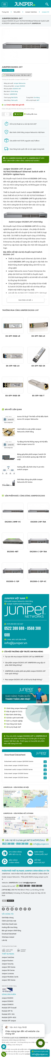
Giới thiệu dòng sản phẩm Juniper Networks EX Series (30, 481)
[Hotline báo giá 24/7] (3, 1055)
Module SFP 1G (7, 1011)
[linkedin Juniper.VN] (21, 909)
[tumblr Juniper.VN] (30, 909)
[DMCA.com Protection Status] (8, 900)
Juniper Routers (7, 960)
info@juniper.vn (41, 844)
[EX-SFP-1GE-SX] (38, 355)
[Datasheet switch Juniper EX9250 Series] (45, 770)
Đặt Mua (19, 114)
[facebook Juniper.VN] (4, 909)
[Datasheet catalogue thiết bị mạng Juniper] (25, 753)
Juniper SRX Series (8, 967)
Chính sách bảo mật (9, 920)
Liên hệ (4, 940)
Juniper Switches (31, 12)
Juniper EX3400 (7, 1001)
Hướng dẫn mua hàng (9, 927)
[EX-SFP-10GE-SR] (13, 385)
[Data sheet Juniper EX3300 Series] (45, 773)
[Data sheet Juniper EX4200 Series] (45, 766)
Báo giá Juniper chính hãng (11, 930)
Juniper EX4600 (7, 1004)
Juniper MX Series (8, 970)
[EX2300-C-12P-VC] (38, 570)
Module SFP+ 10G (8, 1014)
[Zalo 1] (3, 1048)
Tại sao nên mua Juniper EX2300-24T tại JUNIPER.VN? (23, 656)
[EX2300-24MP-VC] (13, 511)
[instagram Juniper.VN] (17, 909)
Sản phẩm (17, 12)
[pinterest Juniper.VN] (25, 909)
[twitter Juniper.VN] (8, 909)
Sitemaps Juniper (8, 937)
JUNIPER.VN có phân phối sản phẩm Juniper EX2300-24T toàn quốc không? (25, 672)
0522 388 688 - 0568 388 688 (30, 885)
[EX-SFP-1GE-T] (38, 385)
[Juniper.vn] (24, 4)
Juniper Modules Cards (10, 976)
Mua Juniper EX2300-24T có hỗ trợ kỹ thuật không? (23, 679)
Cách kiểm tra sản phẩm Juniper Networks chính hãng (29, 430)
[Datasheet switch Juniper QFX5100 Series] (45, 761)
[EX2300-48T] (13, 541)
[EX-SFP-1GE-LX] (13, 355)
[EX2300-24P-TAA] (38, 511)
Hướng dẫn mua (31, 114)
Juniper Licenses (8, 973)
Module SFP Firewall (9, 1007)
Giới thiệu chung (7, 917)
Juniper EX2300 (7, 998)
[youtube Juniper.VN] (12, 909)
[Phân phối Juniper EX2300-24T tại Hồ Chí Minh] (25, 824)
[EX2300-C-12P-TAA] (38, 541)
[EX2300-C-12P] (13, 570)
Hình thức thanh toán (9, 924)
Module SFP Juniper (9, 1020)
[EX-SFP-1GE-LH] (38, 325)
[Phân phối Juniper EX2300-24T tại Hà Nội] (25, 798)
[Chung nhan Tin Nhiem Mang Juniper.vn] (7, 990)
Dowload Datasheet (9, 933)
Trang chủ (5, 12)
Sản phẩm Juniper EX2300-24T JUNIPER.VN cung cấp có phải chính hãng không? (24, 663)
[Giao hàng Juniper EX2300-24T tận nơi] (25, 694)
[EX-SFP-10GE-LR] (13, 325)
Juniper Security (7, 964)
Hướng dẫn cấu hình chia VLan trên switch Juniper (30, 468)
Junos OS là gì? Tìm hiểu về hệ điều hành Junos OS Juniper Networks (32, 418)
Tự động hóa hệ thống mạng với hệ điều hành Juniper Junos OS (32, 443)
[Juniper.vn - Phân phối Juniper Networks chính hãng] (25, 611)
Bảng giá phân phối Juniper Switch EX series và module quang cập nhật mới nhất (31, 457)
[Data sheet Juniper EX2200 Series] (45, 777)
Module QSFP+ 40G (9, 1017)
